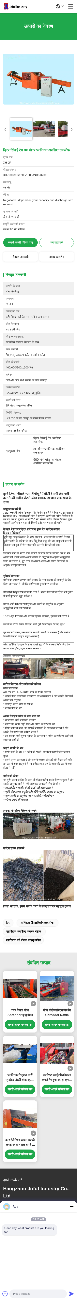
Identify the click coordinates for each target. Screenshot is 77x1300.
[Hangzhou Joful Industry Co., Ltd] (16, 6)
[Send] (71, 1293)
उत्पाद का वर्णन (56, 256)
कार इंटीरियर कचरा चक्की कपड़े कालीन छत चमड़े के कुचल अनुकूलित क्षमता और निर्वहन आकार (20, 1142)
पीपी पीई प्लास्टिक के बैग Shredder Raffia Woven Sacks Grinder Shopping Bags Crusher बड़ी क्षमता (57, 1013)
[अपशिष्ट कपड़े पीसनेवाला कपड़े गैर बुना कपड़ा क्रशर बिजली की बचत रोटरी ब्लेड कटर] (57, 1053)
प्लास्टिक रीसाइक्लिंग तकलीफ (37, 922)
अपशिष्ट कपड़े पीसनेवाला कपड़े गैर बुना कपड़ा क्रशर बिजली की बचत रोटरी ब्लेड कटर (57, 1077)
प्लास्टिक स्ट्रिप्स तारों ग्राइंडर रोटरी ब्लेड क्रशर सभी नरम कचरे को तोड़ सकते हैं (20, 1077)
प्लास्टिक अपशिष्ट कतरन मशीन (23, 931)
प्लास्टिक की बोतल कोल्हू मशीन (23, 940)
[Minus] (71, 1206)
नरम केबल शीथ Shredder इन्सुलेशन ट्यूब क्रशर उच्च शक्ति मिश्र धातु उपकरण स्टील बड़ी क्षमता (20, 1013)
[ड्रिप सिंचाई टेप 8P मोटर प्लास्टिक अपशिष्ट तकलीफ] (38, 79)
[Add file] (5, 1293)
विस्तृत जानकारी (20, 256)
